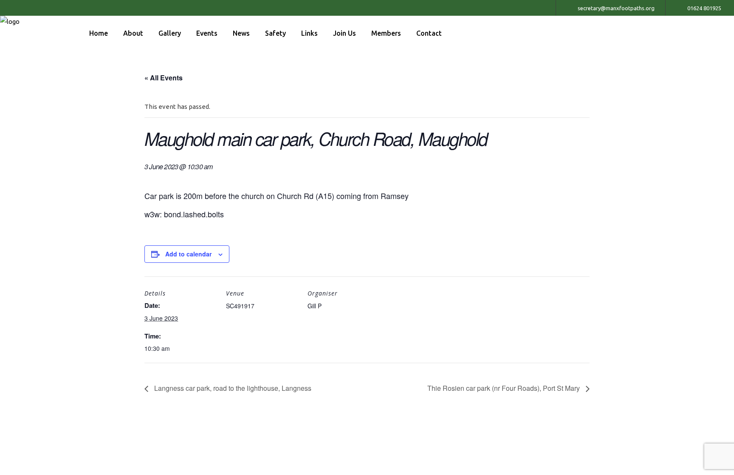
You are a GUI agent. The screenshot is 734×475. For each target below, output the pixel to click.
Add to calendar (188, 254)
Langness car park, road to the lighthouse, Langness (231, 388)
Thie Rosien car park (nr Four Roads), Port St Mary (504, 388)
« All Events (163, 77)
